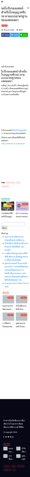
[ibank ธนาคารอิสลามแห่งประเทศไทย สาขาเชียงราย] (8, 299)
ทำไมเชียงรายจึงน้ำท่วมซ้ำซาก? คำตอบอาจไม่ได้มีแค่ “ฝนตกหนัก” (16, 246)
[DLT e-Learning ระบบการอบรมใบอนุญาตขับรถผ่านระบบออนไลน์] (22, 206)
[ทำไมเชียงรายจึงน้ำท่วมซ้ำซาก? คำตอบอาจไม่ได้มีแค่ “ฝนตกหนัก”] (21, 299)
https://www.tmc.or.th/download (13, 143)
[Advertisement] (15, 112)
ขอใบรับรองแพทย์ (10, 182)
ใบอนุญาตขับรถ (5, 186)
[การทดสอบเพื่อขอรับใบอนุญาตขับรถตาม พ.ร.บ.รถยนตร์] (7, 206)
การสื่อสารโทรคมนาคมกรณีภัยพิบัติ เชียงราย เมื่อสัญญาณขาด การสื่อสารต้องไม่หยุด (16, 256)
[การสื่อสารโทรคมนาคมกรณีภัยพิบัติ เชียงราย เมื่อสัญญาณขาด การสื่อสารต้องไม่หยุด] (8, 316)
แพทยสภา (18, 182)
